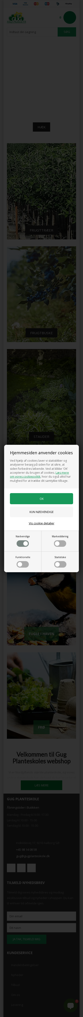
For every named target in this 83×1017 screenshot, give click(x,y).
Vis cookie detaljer (41, 523)
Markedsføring (60, 536)
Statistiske (60, 557)
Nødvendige (23, 536)
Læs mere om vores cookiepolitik (39, 475)
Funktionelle (22, 557)
